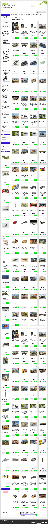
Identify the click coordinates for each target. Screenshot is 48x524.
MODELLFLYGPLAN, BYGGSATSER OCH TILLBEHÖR (5, 111)
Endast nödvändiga (39, 522)
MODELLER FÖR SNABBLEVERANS (4, 17)
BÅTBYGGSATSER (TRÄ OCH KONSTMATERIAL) (5, 19)
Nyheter (14, 12)
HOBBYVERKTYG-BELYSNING (4, 93)
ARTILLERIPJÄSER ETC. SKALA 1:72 (6, 45)
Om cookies (4, 149)
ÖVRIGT (3, 130)
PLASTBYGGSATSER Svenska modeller (5, 24)
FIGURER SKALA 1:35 (6, 48)
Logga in (3, 140)
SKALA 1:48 (5, 77)
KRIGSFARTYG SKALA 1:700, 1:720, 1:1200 (6, 63)
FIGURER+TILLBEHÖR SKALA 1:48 (6, 50)
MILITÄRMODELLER (5, 26)
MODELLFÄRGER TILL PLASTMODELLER (5, 99)
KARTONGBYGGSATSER (5, 115)
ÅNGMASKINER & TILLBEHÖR (4, 127)
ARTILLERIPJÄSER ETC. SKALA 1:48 (6, 44)
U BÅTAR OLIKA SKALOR (5, 80)
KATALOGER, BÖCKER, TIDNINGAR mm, (5, 124)
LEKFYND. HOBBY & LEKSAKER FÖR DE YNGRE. (5, 90)
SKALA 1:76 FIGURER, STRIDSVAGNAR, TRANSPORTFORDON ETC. (6, 67)
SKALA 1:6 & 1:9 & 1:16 (6, 75)
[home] (3, 12)
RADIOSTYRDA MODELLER (4, 119)
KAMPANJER (4, 132)
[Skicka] (36, 515)
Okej (44, 522)
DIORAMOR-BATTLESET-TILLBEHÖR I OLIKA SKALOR (6, 34)
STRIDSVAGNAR (5, 69)
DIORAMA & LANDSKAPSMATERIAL (5, 114)
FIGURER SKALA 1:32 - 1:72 (6, 52)
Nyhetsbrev (19, 12)
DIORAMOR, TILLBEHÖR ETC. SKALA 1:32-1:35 (6, 37)
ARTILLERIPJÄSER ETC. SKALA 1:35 (6, 42)
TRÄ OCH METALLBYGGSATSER (5, 122)
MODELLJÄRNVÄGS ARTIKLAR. (5, 86)
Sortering (13, 19)
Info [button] (3, 167)
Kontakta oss (24, 12)
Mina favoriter (4, 139)
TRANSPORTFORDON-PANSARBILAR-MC (6, 73)
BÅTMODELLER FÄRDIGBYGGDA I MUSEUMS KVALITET (5, 96)
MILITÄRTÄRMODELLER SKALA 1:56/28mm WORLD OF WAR (6, 82)
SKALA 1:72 (5, 78)
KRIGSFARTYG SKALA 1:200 (6, 55)
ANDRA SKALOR (5, 40)
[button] (7, 167)
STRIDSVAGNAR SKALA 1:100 (6, 71)
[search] (32, 6)
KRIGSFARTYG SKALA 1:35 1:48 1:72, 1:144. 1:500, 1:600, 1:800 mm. (6, 58)
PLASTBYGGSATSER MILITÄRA (5, 32)
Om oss (10, 12)
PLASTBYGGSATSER (5, 22)
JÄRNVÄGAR (4, 53)
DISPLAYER (3, 129)
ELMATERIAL (4, 117)
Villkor (6, 12)
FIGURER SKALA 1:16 (6, 47)
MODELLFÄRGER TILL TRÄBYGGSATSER (5, 104)
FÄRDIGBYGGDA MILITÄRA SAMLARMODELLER (5, 29)
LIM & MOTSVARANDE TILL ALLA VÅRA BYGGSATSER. (5, 107)
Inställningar (33, 522)
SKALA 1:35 (5, 76)
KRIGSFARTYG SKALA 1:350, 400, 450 (6, 61)
